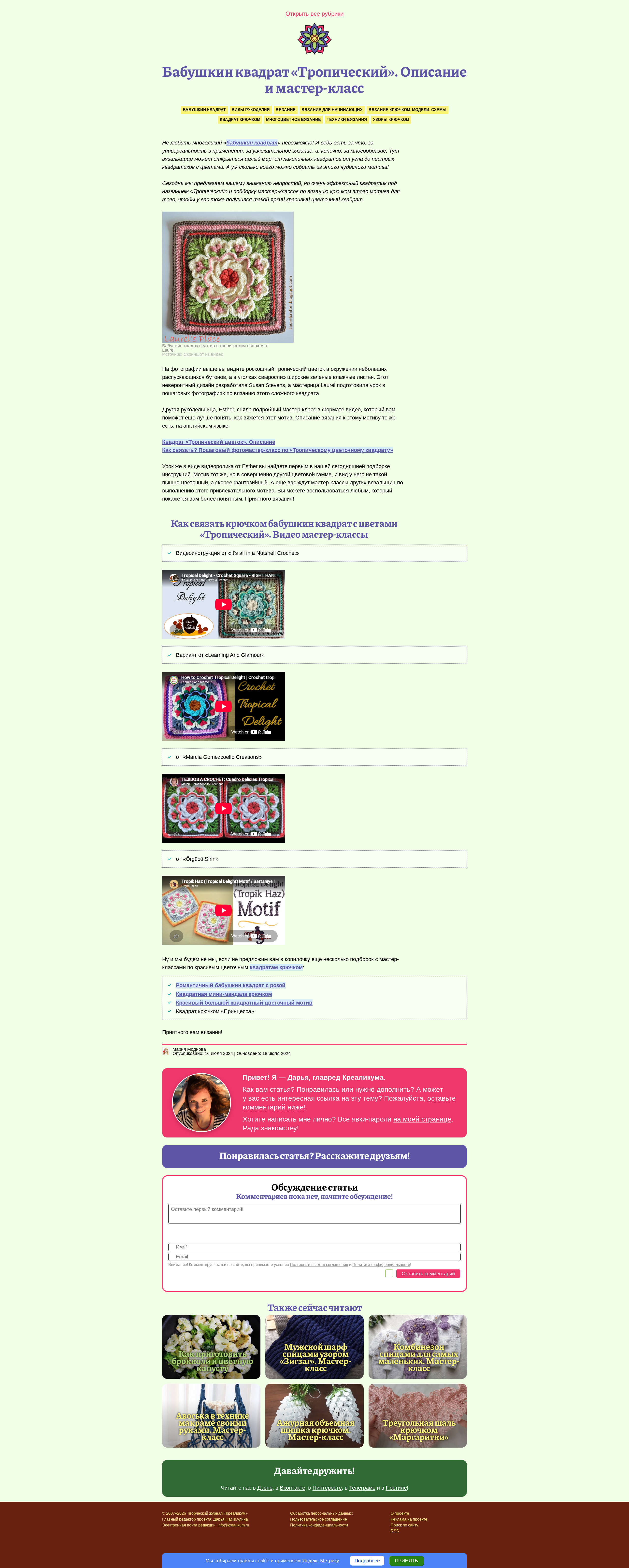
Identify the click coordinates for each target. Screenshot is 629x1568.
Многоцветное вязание (293, 119)
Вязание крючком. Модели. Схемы (407, 110)
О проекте (400, 1513)
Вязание (286, 110)
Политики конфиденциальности (381, 1265)
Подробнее (367, 1560)
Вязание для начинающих (332, 110)
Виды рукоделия (251, 110)
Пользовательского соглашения (319, 1265)
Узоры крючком (391, 119)
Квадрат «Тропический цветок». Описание (218, 442)
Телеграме (362, 1488)
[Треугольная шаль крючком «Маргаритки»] (418, 1416)
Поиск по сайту (404, 1525)
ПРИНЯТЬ (406, 1560)
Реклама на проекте (409, 1519)
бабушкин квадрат (252, 143)
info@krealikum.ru (233, 1525)
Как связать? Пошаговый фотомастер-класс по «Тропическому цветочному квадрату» (277, 450)
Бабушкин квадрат (204, 110)
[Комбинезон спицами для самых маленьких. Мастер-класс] (419, 1357)
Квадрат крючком (240, 119)
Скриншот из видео (203, 354)
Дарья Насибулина (230, 1519)
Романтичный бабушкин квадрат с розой (231, 985)
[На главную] (314, 53)
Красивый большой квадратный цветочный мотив (244, 1003)
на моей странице (422, 1119)
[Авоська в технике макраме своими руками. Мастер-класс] (213, 1426)
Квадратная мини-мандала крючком (224, 994)
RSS (395, 1531)
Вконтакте (292, 1488)
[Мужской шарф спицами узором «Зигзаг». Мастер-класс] (316, 1357)
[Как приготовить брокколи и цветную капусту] (211, 1347)
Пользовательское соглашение (318, 1519)
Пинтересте (327, 1488)
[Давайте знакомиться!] (201, 1103)
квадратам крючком (276, 967)
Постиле (396, 1488)
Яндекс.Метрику (320, 1560)
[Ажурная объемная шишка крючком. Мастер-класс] (314, 1416)
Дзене (264, 1488)
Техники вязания (347, 119)
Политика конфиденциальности (319, 1525)
